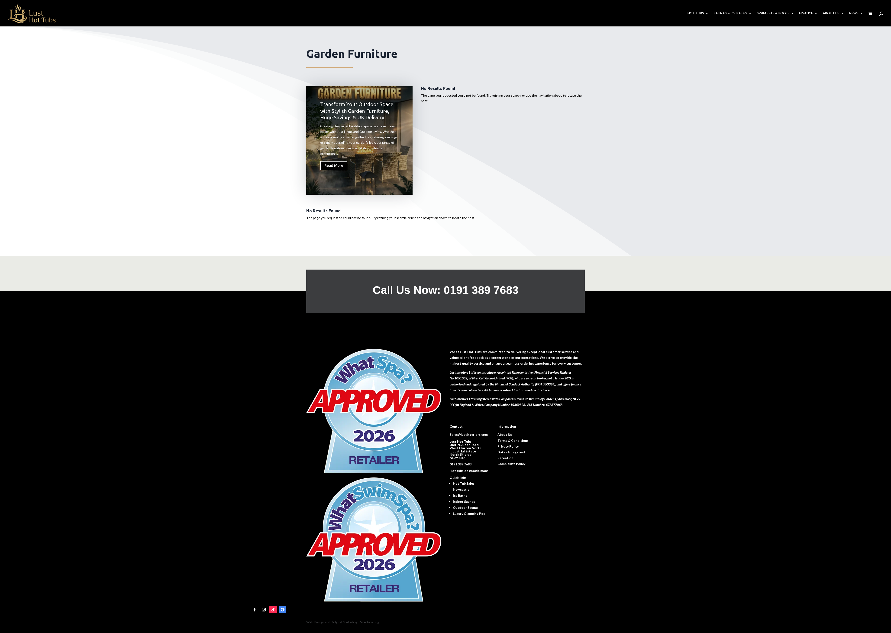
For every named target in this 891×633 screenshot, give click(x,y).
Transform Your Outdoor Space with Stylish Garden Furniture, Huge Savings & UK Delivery (356, 110)
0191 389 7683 (460, 464)
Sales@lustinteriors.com (469, 434)
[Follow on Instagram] (264, 609)
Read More (333, 165)
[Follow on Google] (282, 609)
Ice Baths (460, 495)
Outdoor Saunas (465, 507)
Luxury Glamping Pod (469, 513)
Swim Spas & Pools (773, 13)
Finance (806, 13)
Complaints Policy (511, 464)
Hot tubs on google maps (469, 471)
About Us (831, 13)
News (854, 13)
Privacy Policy (508, 446)
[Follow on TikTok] (273, 609)
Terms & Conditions (513, 440)
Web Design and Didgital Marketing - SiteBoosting (342, 622)
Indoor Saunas (464, 501)
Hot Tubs (696, 13)
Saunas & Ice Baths (730, 13)
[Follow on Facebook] (254, 609)
